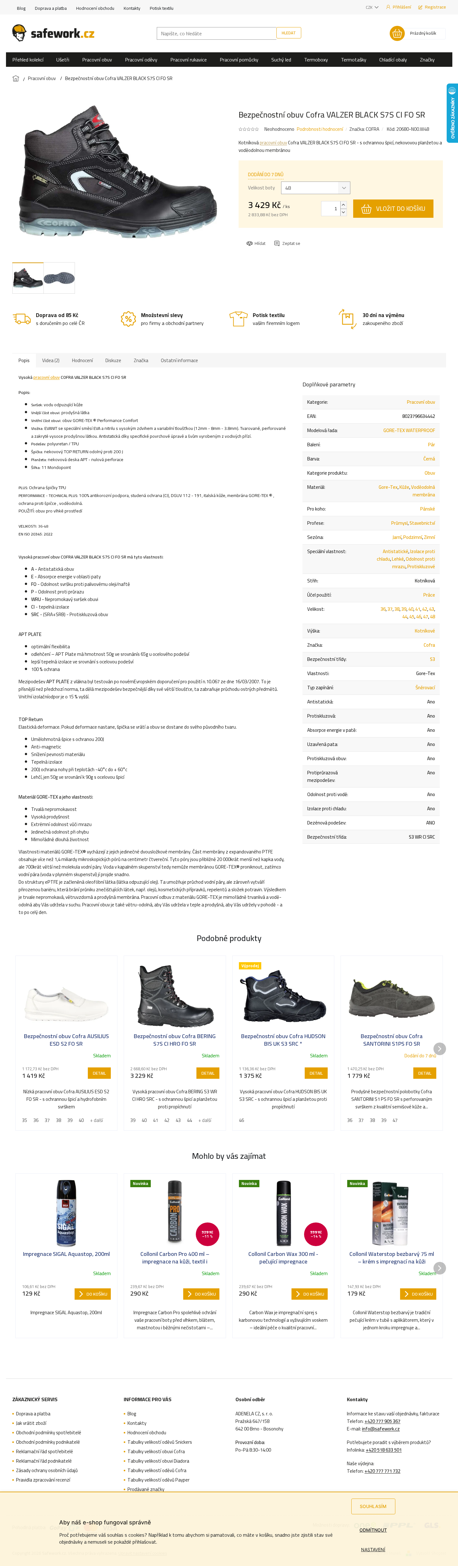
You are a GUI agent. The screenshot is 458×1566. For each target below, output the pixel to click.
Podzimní (412, 537)
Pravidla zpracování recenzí (43, 1480)
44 (404, 616)
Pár (431, 444)
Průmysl (399, 523)
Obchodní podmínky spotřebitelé (48, 1432)
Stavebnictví (422, 523)
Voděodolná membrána (423, 491)
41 (417, 609)
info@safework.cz (381, 1429)
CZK (369, 7)
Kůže (404, 487)
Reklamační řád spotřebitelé (44, 1451)
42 (424, 609)
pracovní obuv (273, 142)
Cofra (429, 645)
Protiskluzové (421, 566)
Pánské (427, 508)
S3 (432, 659)
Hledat (289, 33)
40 (410, 609)
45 (411, 616)
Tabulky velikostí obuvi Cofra (156, 1451)
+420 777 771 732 (382, 1471)
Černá (429, 458)
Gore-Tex (388, 487)
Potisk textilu (161, 8)
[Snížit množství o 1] (343, 212)
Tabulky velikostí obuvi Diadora (158, 1461)
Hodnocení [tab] (82, 360)
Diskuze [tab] (113, 360)
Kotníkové (425, 630)
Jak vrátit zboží (31, 1423)
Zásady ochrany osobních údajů (47, 1470)
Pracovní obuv (421, 402)
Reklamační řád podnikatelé (44, 1461)
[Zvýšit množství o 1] (343, 205)
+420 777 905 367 (382, 1421)
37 (390, 609)
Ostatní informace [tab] (179, 360)
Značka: (364, 129)
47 (425, 616)
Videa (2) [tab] (50, 360)
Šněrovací (425, 687)
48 (432, 616)
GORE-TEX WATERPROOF (409, 430)
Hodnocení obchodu (95, 8)
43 (431, 609)
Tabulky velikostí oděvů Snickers (159, 1442)
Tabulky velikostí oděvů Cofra (156, 1470)
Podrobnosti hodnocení (320, 129)
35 (24, 1120)
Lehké (398, 558)
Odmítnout (373, 1530)
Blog (21, 8)
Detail (99, 1073)
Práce (429, 594)
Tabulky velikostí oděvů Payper (158, 1480)
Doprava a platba (51, 8)
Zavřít (280, 237)
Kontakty (132, 8)
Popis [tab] (24, 360)
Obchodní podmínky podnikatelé (48, 1442)
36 (383, 609)
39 (403, 609)
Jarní (397, 537)
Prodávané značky (145, 1489)
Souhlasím (373, 1506)
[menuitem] (28, 59)
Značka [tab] (141, 360)
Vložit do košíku (400, 208)
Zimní (429, 537)
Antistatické (395, 551)
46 (418, 616)
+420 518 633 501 (384, 1450)
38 (396, 609)
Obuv (430, 472)
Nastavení (373, 1549)
